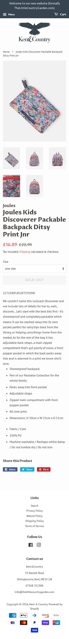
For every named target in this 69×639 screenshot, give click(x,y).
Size (5, 262)
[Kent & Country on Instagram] (39, 545)
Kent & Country (38, 604)
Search (34, 505)
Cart (62, 14)
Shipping (24, 252)
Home (6, 52)
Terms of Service (34, 526)
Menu (11, 14)
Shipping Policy (34, 521)
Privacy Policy (34, 510)
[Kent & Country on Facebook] (30, 545)
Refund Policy (35, 516)
